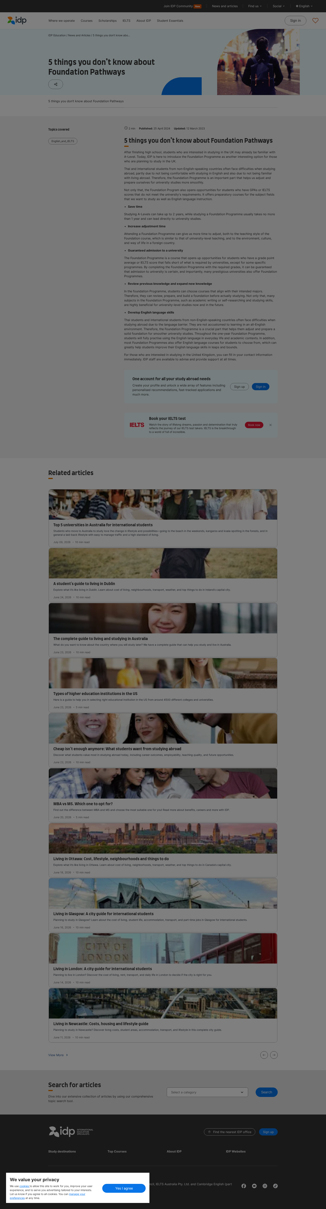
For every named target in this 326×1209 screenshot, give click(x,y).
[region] (77, 1188)
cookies (24, 1186)
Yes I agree (124, 1188)
